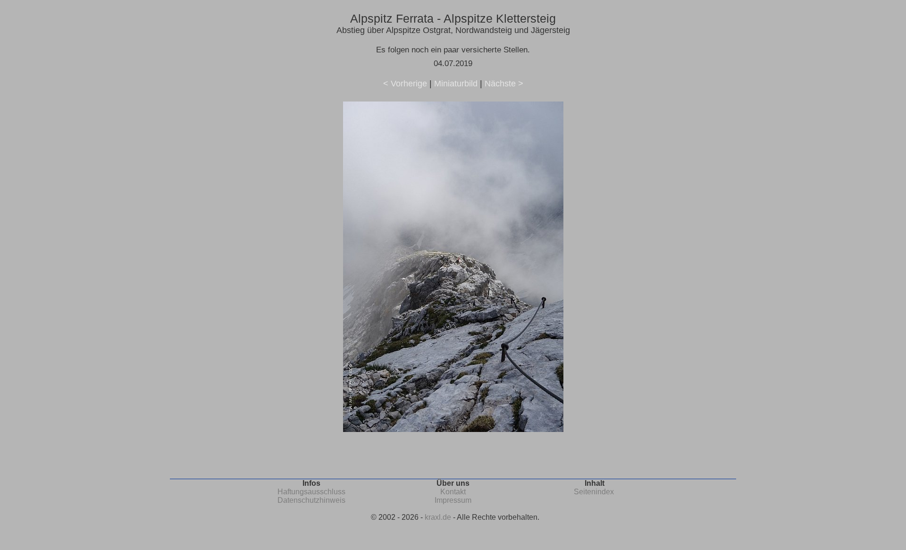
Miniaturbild (456, 83)
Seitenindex (594, 492)
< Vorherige (405, 83)
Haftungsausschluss (311, 492)
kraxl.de (438, 517)
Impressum (453, 500)
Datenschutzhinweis (311, 500)
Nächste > (504, 83)
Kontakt (453, 492)
